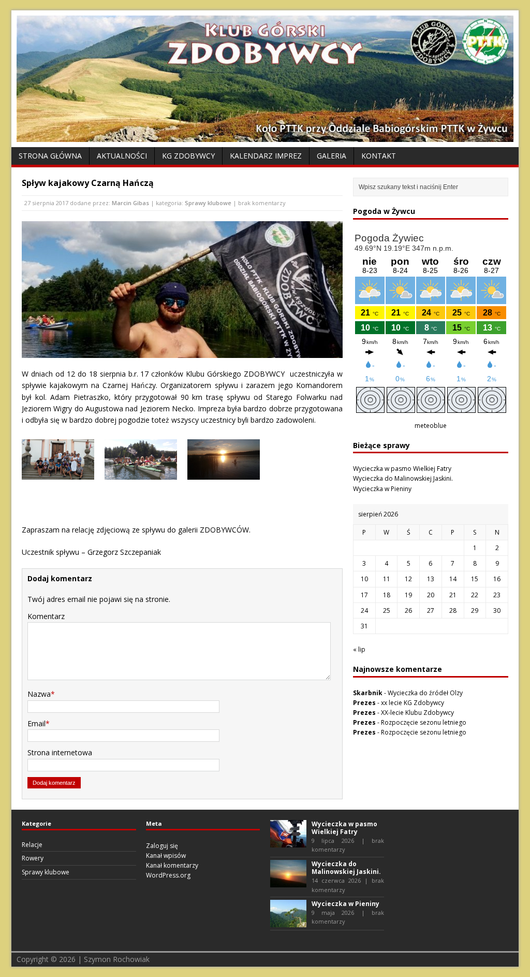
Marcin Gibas (130, 203)
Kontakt (378, 156)
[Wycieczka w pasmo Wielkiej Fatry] (288, 842)
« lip (359, 649)
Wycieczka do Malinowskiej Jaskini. (403, 478)
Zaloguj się (162, 845)
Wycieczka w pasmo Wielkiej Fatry (402, 468)
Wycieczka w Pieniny (382, 488)
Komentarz (46, 616)
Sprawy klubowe (208, 203)
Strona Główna (50, 156)
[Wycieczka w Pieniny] (288, 922)
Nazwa (39, 694)
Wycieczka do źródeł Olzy (425, 692)
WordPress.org (168, 875)
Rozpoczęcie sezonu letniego (423, 722)
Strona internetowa (59, 752)
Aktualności (122, 156)
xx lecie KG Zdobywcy (412, 702)
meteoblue (431, 425)
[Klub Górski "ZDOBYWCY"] (265, 136)
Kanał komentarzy (172, 865)
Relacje (32, 844)
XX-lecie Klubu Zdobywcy (417, 712)
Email (36, 723)
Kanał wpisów (166, 855)
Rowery (32, 858)
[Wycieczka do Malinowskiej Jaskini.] (288, 882)
